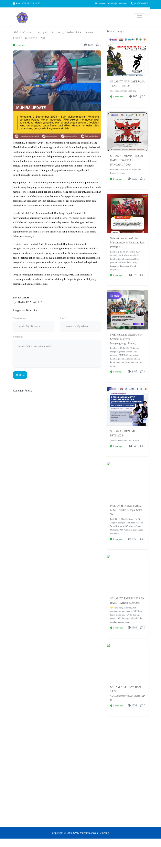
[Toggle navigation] (139, 17)
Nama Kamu (19, 318)
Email (63, 318)
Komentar (18, 336)
